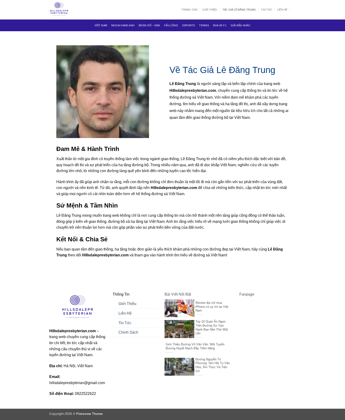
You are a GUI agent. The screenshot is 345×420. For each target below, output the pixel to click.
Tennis (204, 25)
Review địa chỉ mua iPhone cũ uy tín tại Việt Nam (212, 306)
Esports (188, 25)
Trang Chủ (189, 9)
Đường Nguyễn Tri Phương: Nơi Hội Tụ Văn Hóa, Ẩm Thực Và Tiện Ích (213, 365)
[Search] (294, 9)
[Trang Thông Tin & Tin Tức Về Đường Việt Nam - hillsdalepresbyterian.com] (72, 9)
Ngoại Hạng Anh (122, 25)
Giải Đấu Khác (240, 25)
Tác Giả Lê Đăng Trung (239, 9)
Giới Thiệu (210, 9)
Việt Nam (101, 25)
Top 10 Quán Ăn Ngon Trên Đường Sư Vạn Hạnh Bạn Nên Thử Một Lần (212, 327)
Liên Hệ (282, 9)
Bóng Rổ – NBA (149, 25)
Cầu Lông (171, 25)
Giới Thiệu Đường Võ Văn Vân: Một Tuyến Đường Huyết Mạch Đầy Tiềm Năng (195, 346)
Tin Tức (266, 9)
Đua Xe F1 (219, 25)
